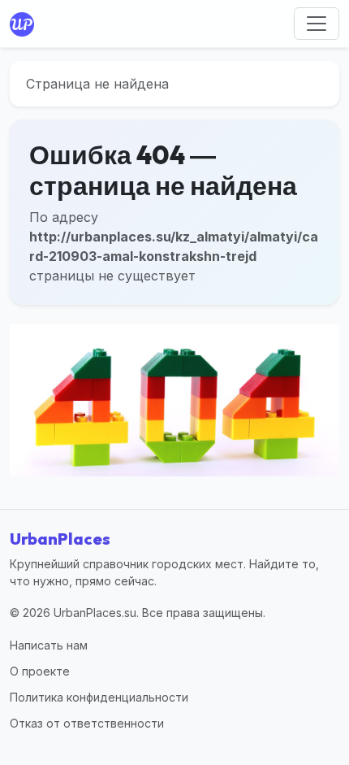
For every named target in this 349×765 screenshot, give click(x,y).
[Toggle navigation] (316, 23)
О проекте (40, 671)
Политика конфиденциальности (99, 697)
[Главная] (25, 24)
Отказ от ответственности (87, 723)
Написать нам (49, 645)
